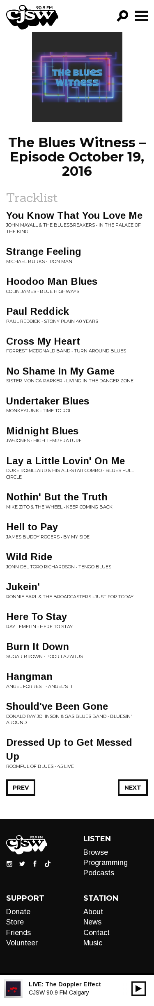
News (92, 922)
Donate (18, 912)
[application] (138, 988)
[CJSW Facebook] (35, 863)
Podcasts (98, 873)
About (93, 912)
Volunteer (22, 943)
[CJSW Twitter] (22, 863)
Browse (95, 852)
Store (15, 922)
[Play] (138, 988)
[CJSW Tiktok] (47, 863)
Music (92, 943)
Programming (105, 862)
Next (132, 787)
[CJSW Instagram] (9, 863)
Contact (96, 933)
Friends (18, 933)
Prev (21, 787)
